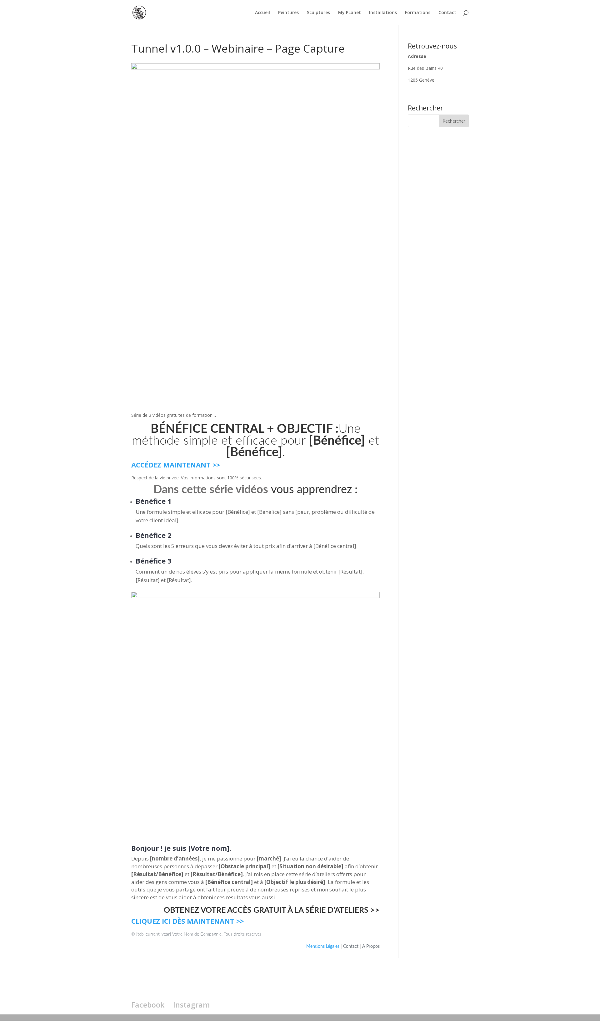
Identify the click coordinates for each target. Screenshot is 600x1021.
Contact (447, 12)
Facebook (147, 1005)
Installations (383, 12)
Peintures (288, 12)
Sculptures (318, 12)
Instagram (191, 1005)
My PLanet (349, 12)
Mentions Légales (323, 946)
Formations (417, 12)
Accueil (262, 12)
